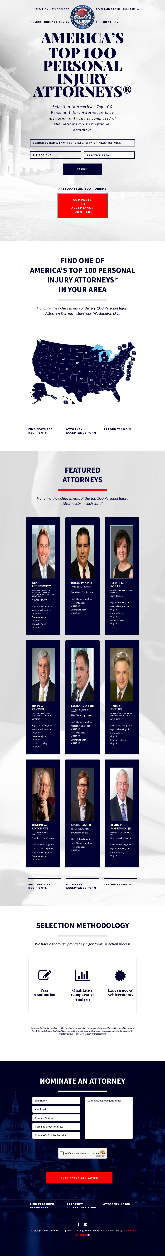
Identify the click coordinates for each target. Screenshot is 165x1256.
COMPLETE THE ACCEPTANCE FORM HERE (82, 206)
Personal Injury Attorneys (49, 22)
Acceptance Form (108, 9)
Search (82, 169)
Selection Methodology (51, 9)
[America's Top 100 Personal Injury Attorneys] (82, 17)
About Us (129, 9)
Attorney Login (107, 22)
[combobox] (109, 155)
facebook (78, 1225)
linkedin (85, 1225)
